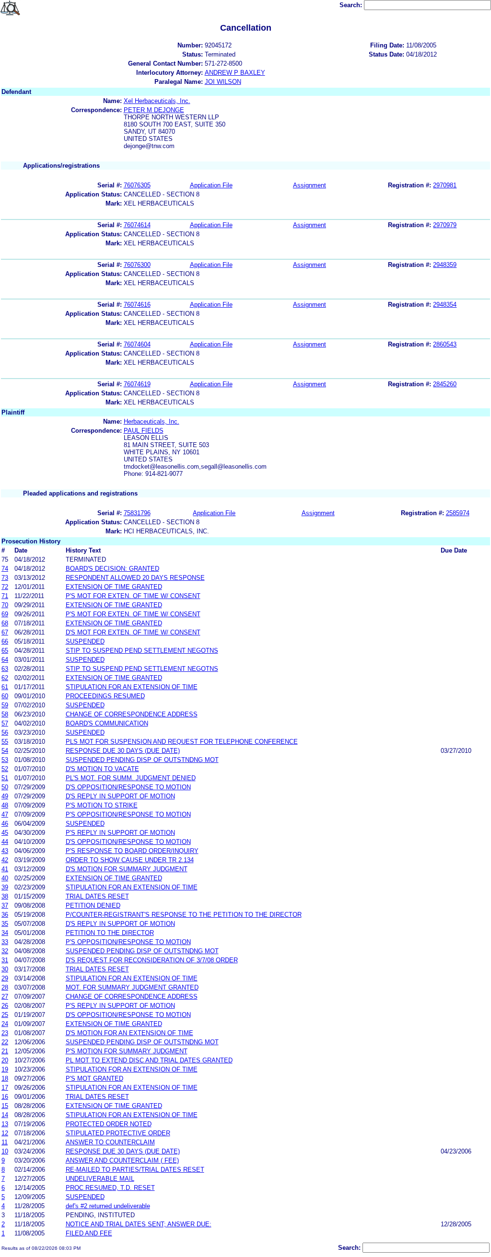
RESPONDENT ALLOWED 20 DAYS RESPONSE (135, 577)
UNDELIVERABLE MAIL (100, 1178)
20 (4, 1060)
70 (4, 605)
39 (4, 887)
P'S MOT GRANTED (94, 1078)
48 (4, 805)
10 (4, 1151)
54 (4, 750)
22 (4, 1042)
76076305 (137, 185)
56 (4, 732)
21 (4, 1051)
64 (4, 659)
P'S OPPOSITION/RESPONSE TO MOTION (128, 814)
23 (4, 1033)
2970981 (444, 185)
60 (4, 696)
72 (4, 586)
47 (4, 814)
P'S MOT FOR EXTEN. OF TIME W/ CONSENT (133, 596)
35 (4, 923)
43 (4, 850)
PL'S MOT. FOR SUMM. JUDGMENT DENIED (131, 778)
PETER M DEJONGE (154, 110)
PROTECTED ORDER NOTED (109, 1124)
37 (4, 905)
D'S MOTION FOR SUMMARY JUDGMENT (126, 869)
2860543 (444, 344)
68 (4, 623)
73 (4, 577)
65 (4, 650)
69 (4, 614)
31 (4, 960)
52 (4, 769)
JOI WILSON (223, 81)
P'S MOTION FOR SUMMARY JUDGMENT (126, 1051)
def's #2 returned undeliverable (108, 1206)
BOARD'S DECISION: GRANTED (112, 568)
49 (4, 796)
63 (4, 668)
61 (4, 687)
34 (4, 932)
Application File (211, 185)
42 (4, 860)
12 (4, 1133)
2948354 (444, 304)
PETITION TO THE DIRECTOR (110, 932)
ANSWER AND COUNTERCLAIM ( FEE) (122, 1160)
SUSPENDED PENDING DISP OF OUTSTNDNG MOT (142, 759)
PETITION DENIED (93, 905)
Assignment (309, 185)
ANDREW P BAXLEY (235, 72)
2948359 (444, 264)
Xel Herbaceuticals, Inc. (157, 100)
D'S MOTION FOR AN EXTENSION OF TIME (129, 1033)
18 (4, 1078)
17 (4, 1087)
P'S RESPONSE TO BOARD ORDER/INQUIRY (132, 850)
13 (4, 1124)
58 (4, 714)
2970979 (444, 225)
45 (4, 832)
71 (4, 596)
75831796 (137, 513)
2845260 (444, 384)
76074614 (137, 225)
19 (4, 1069)
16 (4, 1096)
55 (4, 741)
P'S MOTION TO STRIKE (102, 805)
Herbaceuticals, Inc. (151, 421)
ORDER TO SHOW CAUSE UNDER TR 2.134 (130, 860)
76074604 (137, 344)
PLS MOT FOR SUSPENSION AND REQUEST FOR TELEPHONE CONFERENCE (182, 741)
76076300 (137, 264)
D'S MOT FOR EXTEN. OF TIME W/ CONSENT (133, 632)
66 (4, 641)
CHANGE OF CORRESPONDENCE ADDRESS (132, 714)
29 (4, 978)
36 (4, 914)
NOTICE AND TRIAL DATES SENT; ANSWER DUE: (138, 1224)
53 (4, 759)
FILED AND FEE (89, 1233)
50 (4, 787)
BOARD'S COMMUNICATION (107, 723)
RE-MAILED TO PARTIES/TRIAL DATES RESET (135, 1169)
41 (4, 869)
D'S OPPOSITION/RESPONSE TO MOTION (128, 787)
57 (4, 723)
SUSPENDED (85, 641)
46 (4, 823)
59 (4, 705)
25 (4, 1014)
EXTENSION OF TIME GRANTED (114, 586)
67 (4, 632)
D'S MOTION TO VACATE (102, 769)
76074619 (137, 384)
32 (4, 951)
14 (4, 1115)
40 (4, 878)
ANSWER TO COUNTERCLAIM (110, 1142)
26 (4, 1005)
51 (4, 778)
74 (4, 568)
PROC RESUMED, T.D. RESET (110, 1187)
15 (4, 1105)
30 (4, 969)
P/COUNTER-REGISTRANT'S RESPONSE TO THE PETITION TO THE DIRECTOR (184, 914)
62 (4, 677)
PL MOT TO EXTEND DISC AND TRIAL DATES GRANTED (149, 1060)
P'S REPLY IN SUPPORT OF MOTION (120, 832)
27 (4, 996)
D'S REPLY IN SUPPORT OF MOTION (120, 796)
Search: (351, 5)
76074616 (137, 304)
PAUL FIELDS (144, 430)
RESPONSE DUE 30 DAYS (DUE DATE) (123, 750)
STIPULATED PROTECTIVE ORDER (118, 1133)
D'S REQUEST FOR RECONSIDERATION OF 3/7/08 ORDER (152, 960)
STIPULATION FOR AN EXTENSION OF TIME (132, 687)
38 (4, 896)
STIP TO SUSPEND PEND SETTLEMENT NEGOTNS (142, 650)
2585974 (457, 513)
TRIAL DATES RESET (97, 896)
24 (4, 1023)
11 (4, 1142)
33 (4, 942)
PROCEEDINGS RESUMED (105, 696)
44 (4, 841)
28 (4, 987)
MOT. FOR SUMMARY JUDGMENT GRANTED (132, 987)
